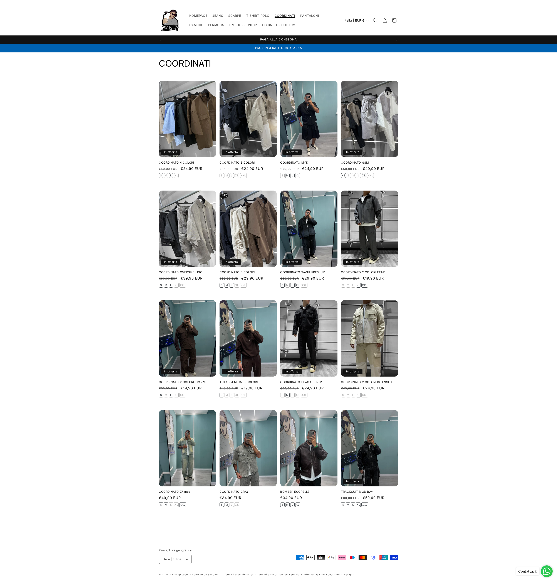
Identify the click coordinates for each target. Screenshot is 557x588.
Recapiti (349, 574)
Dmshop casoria (180, 574)
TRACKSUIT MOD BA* (357, 491)
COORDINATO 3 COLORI (237, 162)
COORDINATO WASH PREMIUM (302, 272)
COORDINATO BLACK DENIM (301, 382)
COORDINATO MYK (294, 162)
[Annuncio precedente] (160, 39)
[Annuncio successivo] (396, 39)
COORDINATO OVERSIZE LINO (180, 272)
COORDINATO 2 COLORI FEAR (363, 272)
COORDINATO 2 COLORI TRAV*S (182, 382)
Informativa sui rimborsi (237, 574)
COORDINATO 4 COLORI (176, 162)
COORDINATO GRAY (234, 491)
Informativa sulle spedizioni (322, 574)
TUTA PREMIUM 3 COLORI (239, 382)
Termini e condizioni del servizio (278, 574)
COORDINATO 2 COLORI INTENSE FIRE (369, 382)
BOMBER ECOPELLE (295, 491)
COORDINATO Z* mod (175, 491)
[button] (375, 20)
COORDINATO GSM (355, 162)
